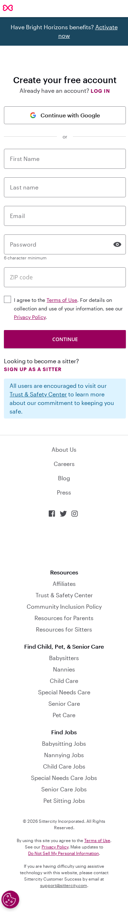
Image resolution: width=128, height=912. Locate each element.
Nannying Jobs (64, 754)
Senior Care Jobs (64, 789)
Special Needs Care (64, 692)
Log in (100, 91)
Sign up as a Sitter (33, 369)
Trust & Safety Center (38, 394)
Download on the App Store (64, 543)
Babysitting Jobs (64, 743)
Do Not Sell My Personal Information (63, 853)
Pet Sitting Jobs (64, 800)
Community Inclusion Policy (64, 606)
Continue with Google (70, 115)
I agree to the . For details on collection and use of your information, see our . (68, 308)
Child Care (64, 680)
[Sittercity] (8, 8)
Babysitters (64, 657)
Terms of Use (62, 300)
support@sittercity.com (63, 885)
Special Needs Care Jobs (64, 777)
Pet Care (64, 714)
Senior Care (64, 703)
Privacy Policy (30, 317)
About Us (64, 449)
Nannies (64, 669)
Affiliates (64, 583)
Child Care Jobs (64, 766)
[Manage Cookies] (10, 899)
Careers (64, 463)
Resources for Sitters (64, 629)
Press (64, 492)
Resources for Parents (64, 617)
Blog (64, 478)
